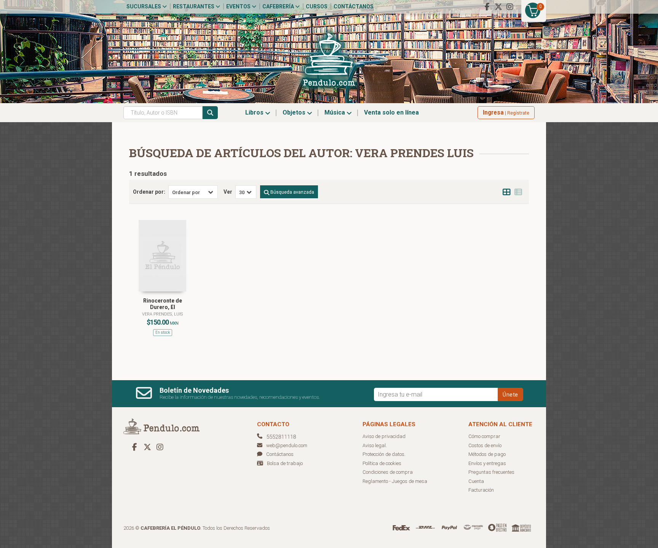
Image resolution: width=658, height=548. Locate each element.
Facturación (481, 490)
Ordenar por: (149, 191)
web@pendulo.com (286, 445)
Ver (228, 191)
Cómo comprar (484, 436)
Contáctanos (354, 6)
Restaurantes (194, 6)
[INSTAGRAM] (510, 7)
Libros (255, 112)
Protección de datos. (384, 454)
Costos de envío (484, 445)
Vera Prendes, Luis (162, 314)
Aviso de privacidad (384, 436)
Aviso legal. (375, 445)
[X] (498, 7)
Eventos (239, 6)
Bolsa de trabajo (285, 463)
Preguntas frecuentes (491, 472)
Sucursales (144, 6)
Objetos (295, 112)
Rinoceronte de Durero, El (162, 304)
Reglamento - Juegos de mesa (395, 481)
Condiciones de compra (388, 472)
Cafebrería (278, 6)
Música (335, 112)
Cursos (316, 6)
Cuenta (476, 481)
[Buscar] (210, 112)
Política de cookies (382, 463)
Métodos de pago (487, 454)
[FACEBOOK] (487, 7)
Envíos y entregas (487, 463)
